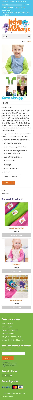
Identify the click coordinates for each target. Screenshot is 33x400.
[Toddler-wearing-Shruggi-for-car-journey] (22, 91)
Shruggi (29, 41)
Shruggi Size (6, 172)
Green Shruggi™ (7, 324)
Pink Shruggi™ (7, 327)
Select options (16, 235)
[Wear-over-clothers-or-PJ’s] (16, 59)
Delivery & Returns (11, 393)
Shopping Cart (18, 393)
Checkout (12, 1)
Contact (23, 393)
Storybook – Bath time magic (11, 337)
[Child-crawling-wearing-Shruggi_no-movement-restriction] (22, 80)
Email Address (6, 350)
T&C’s (5, 393)
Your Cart (22, 1)
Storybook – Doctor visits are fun (13, 340)
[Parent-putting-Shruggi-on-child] (11, 91)
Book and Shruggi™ (8, 333)
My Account (5, 1)
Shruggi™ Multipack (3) (9, 330)
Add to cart (8, 183)
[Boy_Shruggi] (11, 80)
